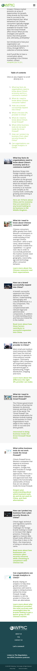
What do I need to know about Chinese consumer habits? (20, 100)
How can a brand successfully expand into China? (20, 107)
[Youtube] (21, 649)
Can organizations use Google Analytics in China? (20, 145)
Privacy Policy (12, 668)
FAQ (18, 637)
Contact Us (18, 640)
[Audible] (24, 661)
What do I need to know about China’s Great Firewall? (19, 120)
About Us (18, 634)
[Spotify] (18, 661)
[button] (34, 5)
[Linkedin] (10, 649)
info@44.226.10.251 (14, 62)
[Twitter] (16, 649)
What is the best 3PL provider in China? (20, 114)
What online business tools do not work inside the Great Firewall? (20, 128)
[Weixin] (27, 649)
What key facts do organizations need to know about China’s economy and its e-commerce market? (20, 91)
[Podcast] (13, 661)
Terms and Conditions (23, 668)
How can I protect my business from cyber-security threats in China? (20, 137)
